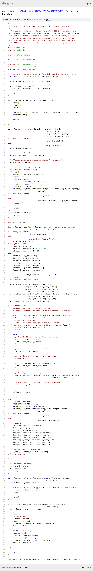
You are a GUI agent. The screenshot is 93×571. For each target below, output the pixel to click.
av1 (69, 11)
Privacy (19, 567)
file (49, 20)
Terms (26, 567)
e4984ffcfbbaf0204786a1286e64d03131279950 (41, 11)
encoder (77, 11)
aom (15, 11)
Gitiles (13, 567)
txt (83, 567)
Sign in (88, 4)
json (89, 567)
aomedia (6, 11)
